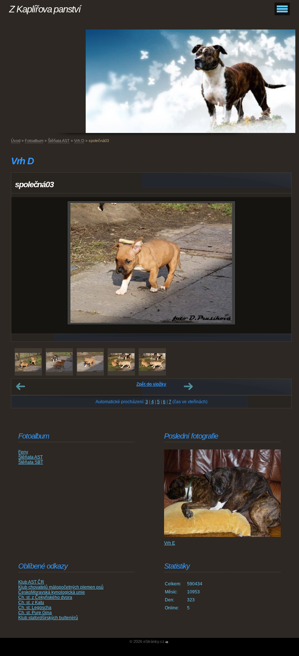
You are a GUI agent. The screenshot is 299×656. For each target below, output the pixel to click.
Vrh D (79, 140)
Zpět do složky (151, 384)
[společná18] (121, 362)
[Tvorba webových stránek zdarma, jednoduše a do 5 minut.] (167, 642)
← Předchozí (20, 386)
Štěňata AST (59, 140)
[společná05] (28, 362)
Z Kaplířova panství (44, 9)
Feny (23, 452)
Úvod (15, 140)
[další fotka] (279, 265)
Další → (188, 386)
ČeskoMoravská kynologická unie (51, 592)
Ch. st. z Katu (31, 602)
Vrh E (169, 543)
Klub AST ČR (31, 582)
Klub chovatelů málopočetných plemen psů (61, 587)
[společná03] (90, 362)
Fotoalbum (34, 140)
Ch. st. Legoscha (34, 607)
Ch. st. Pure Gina (35, 612)
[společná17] (152, 362)
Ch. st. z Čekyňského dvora (45, 597)
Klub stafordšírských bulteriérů (48, 617)
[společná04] (59, 362)
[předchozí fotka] (23, 265)
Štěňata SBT (30, 462)
